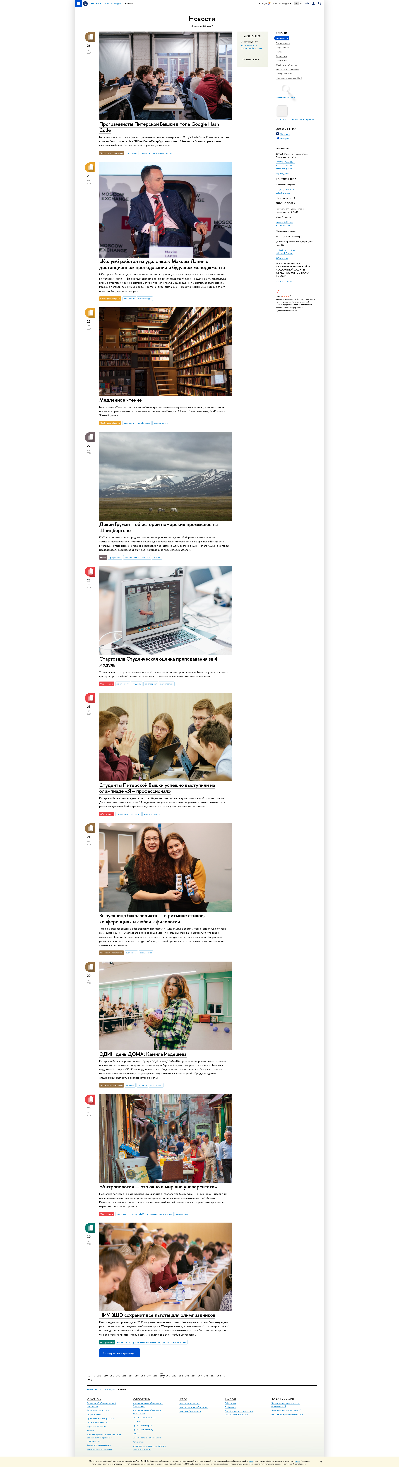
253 (124, 1375)
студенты (145, 153)
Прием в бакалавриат (142, 1425)
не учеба (130, 1085)
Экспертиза (281, 56)
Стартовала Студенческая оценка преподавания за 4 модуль (158, 661)
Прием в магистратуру (143, 1429)
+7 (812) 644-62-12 (285, 249)
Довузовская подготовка (144, 1417)
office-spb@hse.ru (284, 168)
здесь (251, 1461)
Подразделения (94, 1414)
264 (193, 1375)
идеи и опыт (129, 298)
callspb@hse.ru (283, 192)
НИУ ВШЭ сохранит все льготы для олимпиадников (157, 1315)
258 (155, 1375)
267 (212, 1375)
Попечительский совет (97, 1422)
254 (131, 1375)
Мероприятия (252, 36)
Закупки (90, 1430)
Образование (282, 47)
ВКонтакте (285, 134)
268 (219, 1375)
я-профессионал (152, 814)
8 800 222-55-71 (284, 281)
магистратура (144, 298)
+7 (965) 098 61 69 (285, 225)
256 (143, 1375)
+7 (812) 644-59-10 (285, 165)
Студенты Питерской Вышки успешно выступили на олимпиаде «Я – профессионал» (157, 788)
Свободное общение (286, 64)
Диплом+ (137, 1433)
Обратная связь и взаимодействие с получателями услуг (149, 1447)
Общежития (282, 258)
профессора (144, 422)
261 (174, 1375)
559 (90, 1380)
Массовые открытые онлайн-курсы (287, 1414)
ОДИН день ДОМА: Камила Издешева (143, 1054)
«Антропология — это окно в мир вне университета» (158, 1186)
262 (181, 1375)
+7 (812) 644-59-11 (285, 162)
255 (137, 1375)
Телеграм (284, 138)
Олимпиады (138, 1421)
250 (106, 1375)
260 (168, 1375)
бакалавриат (151, 683)
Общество (281, 60)
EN (301, 3)
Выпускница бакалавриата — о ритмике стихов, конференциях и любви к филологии (152, 918)
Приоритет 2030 (284, 73)
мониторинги (122, 683)
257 (149, 1375)
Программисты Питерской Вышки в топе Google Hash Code (159, 127)
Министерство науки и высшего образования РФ (285, 1405)
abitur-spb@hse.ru (284, 253)
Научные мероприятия (189, 1403)
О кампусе (94, 1398)
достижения (131, 153)
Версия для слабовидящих (99, 1445)
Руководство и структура (98, 1410)
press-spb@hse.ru (284, 222)
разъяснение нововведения (146, 1342)
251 (112, 1375)
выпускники (131, 952)
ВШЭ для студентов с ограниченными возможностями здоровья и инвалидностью (104, 1437)
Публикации (230, 1407)
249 (99, 1375)
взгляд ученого (161, 422)
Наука (279, 51)
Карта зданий (282, 173)
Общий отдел (282, 148)
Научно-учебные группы (190, 1411)
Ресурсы (230, 1398)
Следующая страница (118, 1353)
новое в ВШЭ (137, 1213)
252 (118, 1375)
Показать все (250, 59)
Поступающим (283, 43)
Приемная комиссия (286, 230)
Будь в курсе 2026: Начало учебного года (251, 47)
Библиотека (230, 1403)
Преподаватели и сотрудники (100, 1418)
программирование (162, 153)
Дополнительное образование (147, 1437)
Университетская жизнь (287, 69)
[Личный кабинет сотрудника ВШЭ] (313, 3)
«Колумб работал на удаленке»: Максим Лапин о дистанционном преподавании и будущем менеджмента (162, 264)
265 (200, 1375)
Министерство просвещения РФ (286, 1410)
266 (206, 1375)
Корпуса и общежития (97, 1426)
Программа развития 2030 (289, 77)
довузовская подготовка (174, 1342)
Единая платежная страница (99, 1449)
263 (187, 1375)
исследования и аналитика (137, 557)
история (157, 557)
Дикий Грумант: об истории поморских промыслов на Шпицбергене (158, 527)
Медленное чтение (120, 399)
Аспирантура (138, 1441)
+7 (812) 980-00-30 (285, 189)
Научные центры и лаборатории (193, 1407)
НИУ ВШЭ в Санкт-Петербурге (101, 1389)
